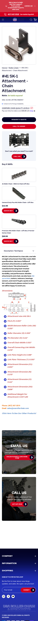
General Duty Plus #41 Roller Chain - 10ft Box (17, 202)
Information (9, 563)
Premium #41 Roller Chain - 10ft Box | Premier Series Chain (18, 232)
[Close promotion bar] (35, 6)
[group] (19, 6)
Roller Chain (14, 68)
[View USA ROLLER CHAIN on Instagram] (3, 596)
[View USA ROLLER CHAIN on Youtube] (13, 596)
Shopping (7, 570)
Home (4, 68)
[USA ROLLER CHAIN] (19, 19)
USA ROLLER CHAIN (14, 615)
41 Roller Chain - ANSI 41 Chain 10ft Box (15, 184)
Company (7, 556)
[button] (30, 19)
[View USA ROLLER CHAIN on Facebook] (8, 596)
